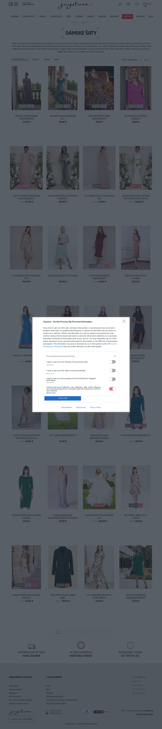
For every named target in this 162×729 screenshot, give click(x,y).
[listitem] (81, 356)
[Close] (124, 322)
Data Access (81, 407)
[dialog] (81, 364)
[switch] (112, 361)
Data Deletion (66, 407)
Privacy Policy (95, 407)
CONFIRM (62, 398)
